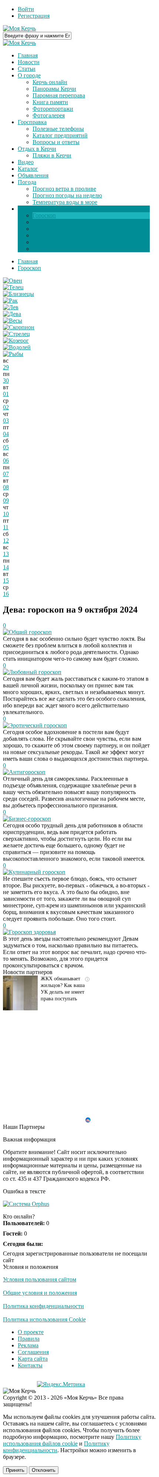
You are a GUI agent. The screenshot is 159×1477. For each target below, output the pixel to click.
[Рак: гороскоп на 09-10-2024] (10, 300)
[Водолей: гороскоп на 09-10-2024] (17, 347)
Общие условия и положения (40, 1293)
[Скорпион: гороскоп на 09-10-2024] (18, 327)
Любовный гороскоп (35, 672)
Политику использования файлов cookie (72, 1440)
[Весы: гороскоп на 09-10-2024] (12, 320)
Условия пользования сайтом (39, 1279)
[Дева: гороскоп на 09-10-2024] (12, 314)
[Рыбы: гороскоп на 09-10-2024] (13, 354)
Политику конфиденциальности (56, 1446)
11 (6, 527)
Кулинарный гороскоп (37, 872)
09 (6, 500)
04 (6, 434)
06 (6, 460)
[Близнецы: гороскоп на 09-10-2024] (18, 294)
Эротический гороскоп (38, 725)
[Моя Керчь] (19, 28)
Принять (15, 1470)
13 (6, 554)
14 (6, 567)
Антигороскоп (27, 772)
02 (6, 407)
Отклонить (43, 1470)
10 (6, 514)
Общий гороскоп (30, 632)
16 (6, 594)
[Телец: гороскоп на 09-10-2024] (13, 287)
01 (6, 394)
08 (6, 487)
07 (6, 474)
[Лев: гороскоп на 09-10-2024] (10, 307)
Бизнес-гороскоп (30, 819)
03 (6, 420)
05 (6, 447)
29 (6, 367)
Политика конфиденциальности (43, 1306)
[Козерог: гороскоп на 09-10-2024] (16, 340)
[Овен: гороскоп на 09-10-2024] (12, 280)
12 (6, 540)
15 (6, 580)
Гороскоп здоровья (32, 932)
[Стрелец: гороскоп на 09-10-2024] (16, 334)
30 (6, 380)
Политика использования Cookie (44, 1319)
